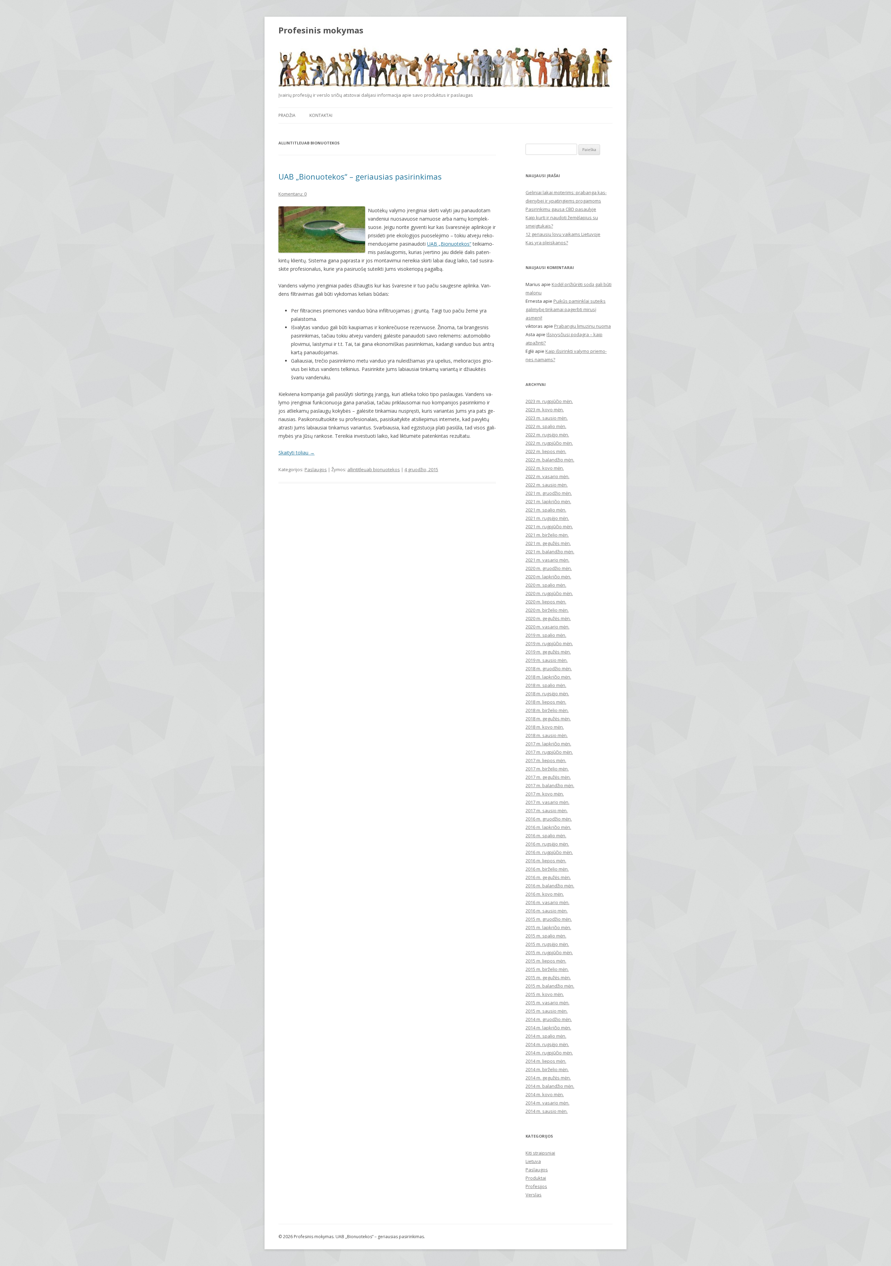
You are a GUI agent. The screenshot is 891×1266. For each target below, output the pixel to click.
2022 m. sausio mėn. (547, 485)
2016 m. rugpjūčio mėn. (549, 852)
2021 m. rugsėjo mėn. (547, 518)
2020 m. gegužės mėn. (548, 618)
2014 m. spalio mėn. (546, 1036)
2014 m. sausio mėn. (547, 1111)
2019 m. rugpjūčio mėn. (549, 643)
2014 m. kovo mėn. (545, 1094)
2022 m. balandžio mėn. (550, 460)
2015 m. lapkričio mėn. (548, 927)
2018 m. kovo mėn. (545, 727)
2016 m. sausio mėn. (547, 911)
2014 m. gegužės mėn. (548, 1078)
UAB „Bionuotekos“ (449, 243)
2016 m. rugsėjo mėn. (547, 844)
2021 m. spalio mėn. (546, 510)
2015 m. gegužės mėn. (548, 977)
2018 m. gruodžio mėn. (549, 668)
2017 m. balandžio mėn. (550, 785)
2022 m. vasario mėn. (547, 476)
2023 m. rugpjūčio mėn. (549, 401)
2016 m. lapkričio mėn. (548, 827)
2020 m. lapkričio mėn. (548, 576)
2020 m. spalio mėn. (546, 585)
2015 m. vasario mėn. (547, 1002)
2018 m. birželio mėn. (547, 710)
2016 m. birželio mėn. (547, 869)
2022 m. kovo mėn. (545, 468)
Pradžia (286, 115)
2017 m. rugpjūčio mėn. (549, 752)
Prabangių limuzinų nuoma (582, 326)
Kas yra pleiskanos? (547, 242)
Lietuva (533, 1161)
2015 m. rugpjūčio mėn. (549, 952)
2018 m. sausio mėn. (547, 735)
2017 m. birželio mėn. (547, 769)
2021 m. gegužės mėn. (548, 543)
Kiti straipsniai (540, 1153)
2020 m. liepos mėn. (546, 602)
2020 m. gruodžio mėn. (549, 568)
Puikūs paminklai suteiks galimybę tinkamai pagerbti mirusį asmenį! (566, 309)
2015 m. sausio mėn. (547, 1011)
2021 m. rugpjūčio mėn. (549, 526)
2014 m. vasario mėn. (547, 1103)
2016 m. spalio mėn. (546, 835)
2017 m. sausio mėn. (547, 810)
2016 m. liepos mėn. (546, 860)
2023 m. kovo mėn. (545, 409)
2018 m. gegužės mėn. (548, 718)
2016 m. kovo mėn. (545, 894)
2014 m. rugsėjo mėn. (547, 1044)
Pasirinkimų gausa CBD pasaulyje (561, 209)
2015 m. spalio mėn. (546, 936)
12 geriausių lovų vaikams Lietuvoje (563, 234)
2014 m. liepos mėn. (546, 1061)
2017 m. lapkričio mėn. (548, 744)
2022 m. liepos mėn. (546, 451)
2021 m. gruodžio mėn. (549, 493)
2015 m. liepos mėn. (546, 961)
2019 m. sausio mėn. (547, 660)
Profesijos (536, 1186)
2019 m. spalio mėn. (546, 635)
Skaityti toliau (296, 452)
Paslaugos (316, 469)
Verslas (534, 1195)
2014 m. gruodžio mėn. (549, 1019)
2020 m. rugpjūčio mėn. (549, 593)
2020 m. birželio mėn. (547, 610)
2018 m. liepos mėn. (546, 702)
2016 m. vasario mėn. (547, 902)
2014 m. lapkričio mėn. (548, 1027)
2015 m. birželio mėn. (547, 969)
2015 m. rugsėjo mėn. (547, 944)
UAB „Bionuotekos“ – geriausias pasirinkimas (360, 176)
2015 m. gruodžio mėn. (549, 919)
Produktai (536, 1178)
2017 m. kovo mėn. (545, 794)
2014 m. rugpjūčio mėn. (549, 1053)
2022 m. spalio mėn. (546, 426)
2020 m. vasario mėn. (547, 627)
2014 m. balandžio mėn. (550, 1086)
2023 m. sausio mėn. (547, 418)
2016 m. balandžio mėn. (550, 886)
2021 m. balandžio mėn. (550, 551)
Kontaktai (320, 115)
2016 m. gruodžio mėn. (549, 819)
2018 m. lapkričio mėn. (548, 677)
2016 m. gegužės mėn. (548, 877)
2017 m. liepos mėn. (546, 760)
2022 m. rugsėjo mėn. (547, 435)
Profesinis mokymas (320, 30)
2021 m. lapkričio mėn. (548, 501)
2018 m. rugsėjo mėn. (547, 693)
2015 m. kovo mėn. (545, 994)
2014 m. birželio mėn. (547, 1069)
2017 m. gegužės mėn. (548, 777)
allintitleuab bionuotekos (373, 469)
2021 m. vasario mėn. (547, 560)
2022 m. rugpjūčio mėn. (549, 443)
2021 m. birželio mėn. (547, 535)
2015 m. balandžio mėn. (550, 986)
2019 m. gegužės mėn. (548, 652)
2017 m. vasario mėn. (547, 802)
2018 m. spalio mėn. (546, 685)
